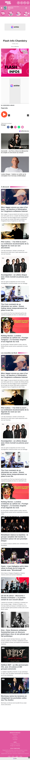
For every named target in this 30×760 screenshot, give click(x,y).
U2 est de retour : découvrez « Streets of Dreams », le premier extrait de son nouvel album (13, 598)
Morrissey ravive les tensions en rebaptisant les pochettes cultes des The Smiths (14, 698)
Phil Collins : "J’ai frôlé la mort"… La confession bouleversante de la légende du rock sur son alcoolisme (14, 245)
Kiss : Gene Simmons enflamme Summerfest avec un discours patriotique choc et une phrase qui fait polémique (15, 633)
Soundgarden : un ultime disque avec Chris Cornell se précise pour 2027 (15, 277)
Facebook (15, 734)
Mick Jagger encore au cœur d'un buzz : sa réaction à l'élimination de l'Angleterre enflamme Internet (14, 209)
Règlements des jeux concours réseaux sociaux (15, 750)
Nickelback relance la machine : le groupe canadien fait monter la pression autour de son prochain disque (14, 538)
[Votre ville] (18, 2)
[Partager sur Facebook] (7, 127)
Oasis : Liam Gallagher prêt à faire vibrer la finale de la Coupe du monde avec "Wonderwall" (14, 568)
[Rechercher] (24, 2)
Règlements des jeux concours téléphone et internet (15, 753)
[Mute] (26, 8)
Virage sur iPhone (15, 744)
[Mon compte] (28, 2)
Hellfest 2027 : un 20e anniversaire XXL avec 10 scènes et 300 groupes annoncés (14, 667)
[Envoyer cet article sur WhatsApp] (18, 127)
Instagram (15, 737)
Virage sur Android (15, 745)
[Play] (2, 8)
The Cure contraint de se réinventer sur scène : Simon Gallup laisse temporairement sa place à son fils (14, 307)
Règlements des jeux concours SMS (15, 751)
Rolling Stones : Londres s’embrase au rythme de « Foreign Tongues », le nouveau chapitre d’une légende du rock (14, 339)
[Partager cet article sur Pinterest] (15, 127)
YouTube (15, 739)
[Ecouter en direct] (21, 2)
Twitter (15, 736)
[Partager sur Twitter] (11, 127)
